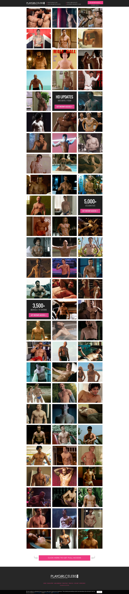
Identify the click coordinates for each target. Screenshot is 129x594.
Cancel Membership (57, 583)
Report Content (82, 583)
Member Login (95, 5)
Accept (99, 592)
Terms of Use (71, 583)
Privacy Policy (65, 583)
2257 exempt (76, 583)
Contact (44, 583)
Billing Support (50, 583)
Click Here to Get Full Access (64, 558)
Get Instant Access (95, 2)
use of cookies (38, 592)
